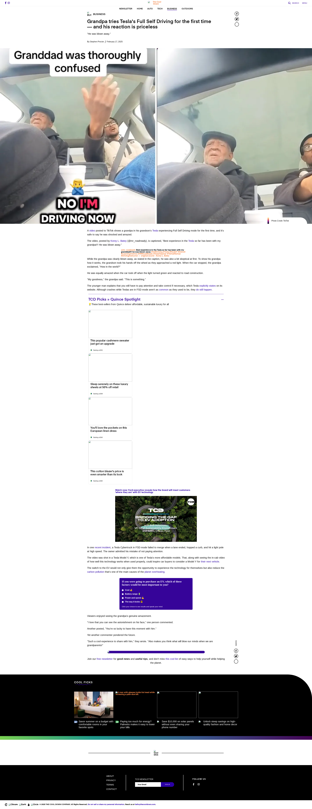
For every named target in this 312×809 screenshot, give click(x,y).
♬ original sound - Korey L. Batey (153, 256)
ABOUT (110, 776)
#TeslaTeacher (159, 254)
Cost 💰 (128, 590)
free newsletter (105, 659)
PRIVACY (111, 780)
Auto (150, 9)
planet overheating (155, 571)
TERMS (110, 785)
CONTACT (111, 789)
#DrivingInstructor (129, 256)
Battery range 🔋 (133, 594)
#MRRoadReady (145, 254)
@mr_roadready (128, 250)
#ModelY (173, 252)
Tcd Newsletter (144, 779)
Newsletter (125, 9)
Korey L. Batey (119, 241)
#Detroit (181, 252)
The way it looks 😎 (134, 602)
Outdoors (187, 9)
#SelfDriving (157, 252)
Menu (304, 3)
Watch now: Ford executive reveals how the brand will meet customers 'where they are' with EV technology (152, 491)
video (92, 230)
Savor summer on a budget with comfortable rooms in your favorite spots (96, 724)
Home (140, 9)
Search (295, 3)
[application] (156, 519)
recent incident (103, 547)
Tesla (155, 230)
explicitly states (207, 285)
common (163, 289)
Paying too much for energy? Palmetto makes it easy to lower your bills (137, 724)
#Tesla (166, 252)
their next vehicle (210, 561)
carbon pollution (95, 571)
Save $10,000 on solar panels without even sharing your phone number (178, 724)
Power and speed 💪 (134, 598)
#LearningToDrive (129, 254)
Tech (160, 9)
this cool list (172, 659)
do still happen (204, 289)
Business (172, 9)
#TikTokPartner (174, 254)
